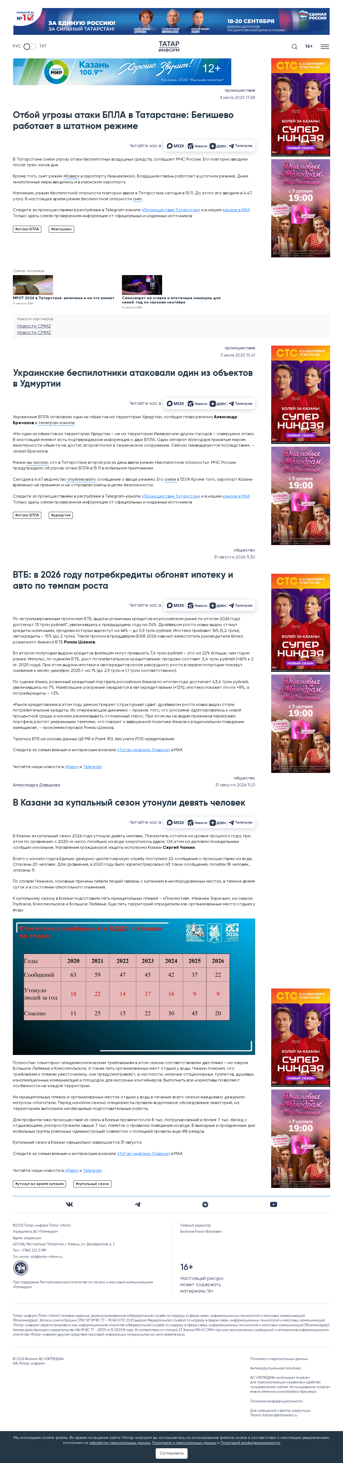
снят (137, 199)
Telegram (92, 767)
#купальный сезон (92, 1184)
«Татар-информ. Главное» (143, 750)
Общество (244, 550)
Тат (43, 46)
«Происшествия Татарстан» (171, 210)
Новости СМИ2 (34, 326)
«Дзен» (72, 767)
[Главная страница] (169, 46)
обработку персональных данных (119, 1443)
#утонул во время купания (39, 1184)
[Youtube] (273, 1204)
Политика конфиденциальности (276, 1401)
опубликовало (81, 479)
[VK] (69, 1204)
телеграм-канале (56, 423)
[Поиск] (294, 46)
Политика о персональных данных (279, 1359)
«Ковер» (71, 176)
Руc (17, 46)
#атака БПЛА (27, 229)
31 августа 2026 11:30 (234, 557)
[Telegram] (137, 1204)
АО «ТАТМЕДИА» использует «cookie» (280, 1378)
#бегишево (61, 229)
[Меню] (325, 46)
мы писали (37, 463)
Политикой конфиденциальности (250, 1443)
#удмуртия (60, 515)
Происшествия (240, 90)
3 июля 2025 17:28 (237, 98)
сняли (170, 479)
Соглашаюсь (172, 1453)
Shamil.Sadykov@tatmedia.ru (273, 1415)
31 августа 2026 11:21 (235, 785)
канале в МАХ (236, 210)
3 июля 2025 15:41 (237, 355)
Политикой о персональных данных (184, 1443)
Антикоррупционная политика (275, 1368)
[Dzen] (205, 1204)
